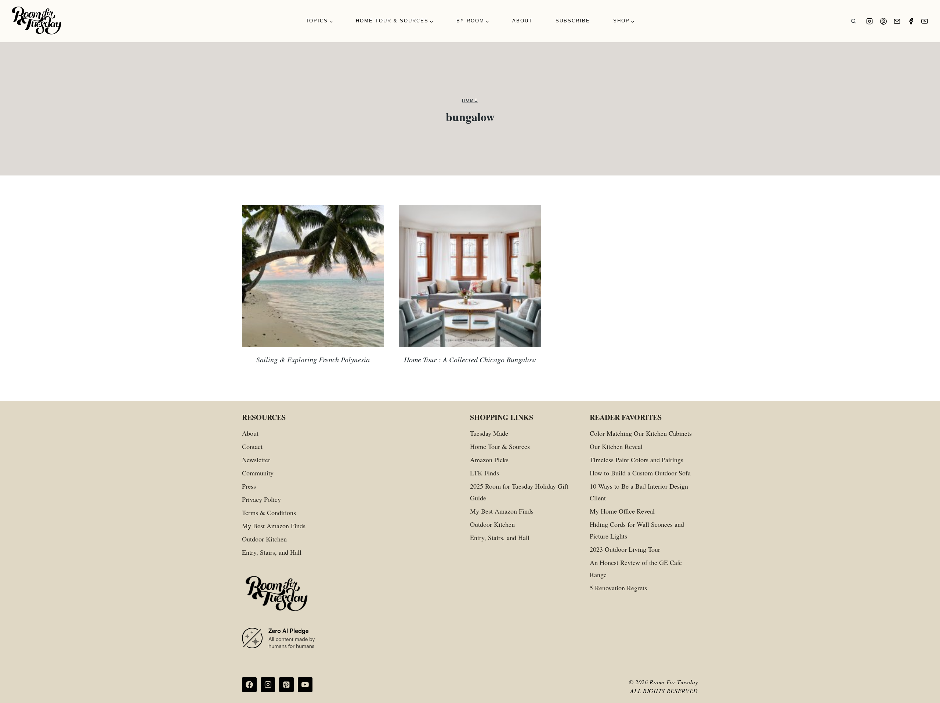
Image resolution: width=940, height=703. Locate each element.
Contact (252, 446)
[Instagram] (869, 21)
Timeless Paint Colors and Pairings (636, 459)
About (522, 20)
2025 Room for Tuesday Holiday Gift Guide (519, 492)
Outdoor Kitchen (264, 539)
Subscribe (573, 20)
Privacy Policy (261, 499)
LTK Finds (484, 472)
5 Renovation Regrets (618, 587)
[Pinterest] (883, 21)
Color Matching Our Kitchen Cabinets (641, 433)
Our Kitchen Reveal (616, 446)
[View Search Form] (853, 21)
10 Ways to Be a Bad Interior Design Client (639, 492)
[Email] (897, 21)
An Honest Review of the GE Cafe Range (636, 568)
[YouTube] (924, 21)
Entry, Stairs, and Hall (271, 552)
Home (470, 100)
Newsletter (256, 459)
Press (249, 486)
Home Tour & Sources (500, 446)
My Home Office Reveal (622, 511)
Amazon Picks (489, 459)
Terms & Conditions (269, 512)
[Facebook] (911, 21)
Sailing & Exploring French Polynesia (313, 359)
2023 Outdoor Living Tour (625, 549)
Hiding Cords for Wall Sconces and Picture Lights (637, 530)
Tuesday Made (489, 433)
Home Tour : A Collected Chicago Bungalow (470, 359)
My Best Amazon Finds (274, 525)
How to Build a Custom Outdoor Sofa (640, 472)
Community (258, 472)
